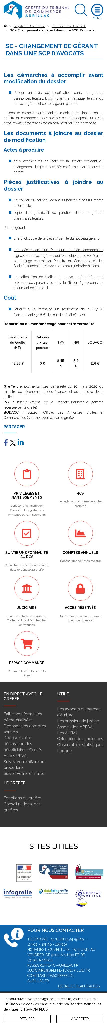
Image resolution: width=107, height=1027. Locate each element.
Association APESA (75, 727)
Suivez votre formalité (24, 773)
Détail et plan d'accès (79, 986)
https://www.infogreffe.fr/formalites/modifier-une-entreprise (50, 123)
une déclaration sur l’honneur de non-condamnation (58, 250)
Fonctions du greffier (22, 798)
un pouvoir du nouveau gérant (37, 200)
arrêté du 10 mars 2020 (77, 386)
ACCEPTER (80, 1019)
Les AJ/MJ (67, 733)
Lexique (64, 750)
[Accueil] (5, 26)
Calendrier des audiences (80, 738)
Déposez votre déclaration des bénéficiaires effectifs (23, 743)
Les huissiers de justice (78, 721)
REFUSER (27, 1019)
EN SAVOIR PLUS (34, 1009)
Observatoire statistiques (80, 744)
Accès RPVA (15, 755)
